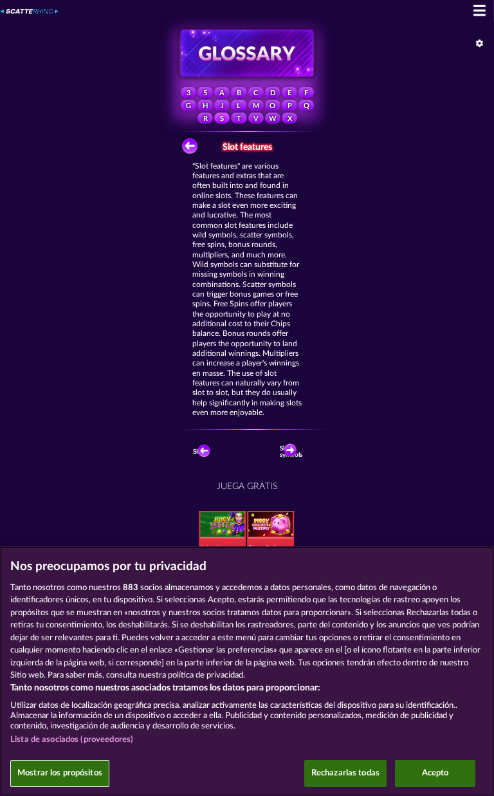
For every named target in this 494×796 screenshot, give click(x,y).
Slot (198, 452)
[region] (247, 671)
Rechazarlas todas (345, 773)
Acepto (435, 773)
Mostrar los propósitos (59, 773)
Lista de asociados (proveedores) (71, 740)
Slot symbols (292, 451)
